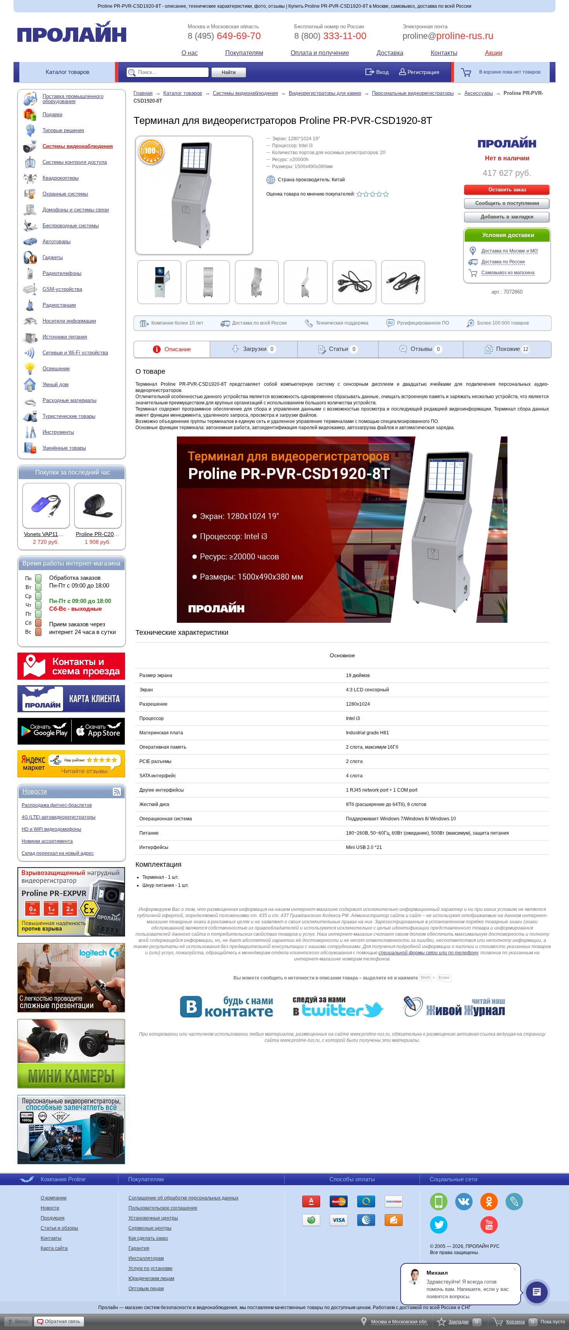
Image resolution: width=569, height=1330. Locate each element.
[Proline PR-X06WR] (98, 505)
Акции (493, 53)
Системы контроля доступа (75, 162)
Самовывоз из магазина (508, 272)
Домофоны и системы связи (76, 210)
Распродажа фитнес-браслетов (57, 805)
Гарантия (139, 1248)
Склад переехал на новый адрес (58, 853)
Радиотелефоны (62, 273)
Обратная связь (62, 1321)
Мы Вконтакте (464, 1201)
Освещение (56, 368)
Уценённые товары (64, 448)
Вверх (21, 1321)
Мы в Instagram (464, 1225)
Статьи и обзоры (59, 1228)
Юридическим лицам (151, 1278)
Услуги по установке (151, 1268)
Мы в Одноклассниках (489, 1201)
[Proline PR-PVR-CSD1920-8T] (194, 249)
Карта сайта (54, 1248)
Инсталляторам (146, 1258)
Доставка (390, 53)
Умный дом (56, 384)
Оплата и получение (320, 53)
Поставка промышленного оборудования (73, 98)
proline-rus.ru (448, 35)
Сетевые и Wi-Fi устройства (75, 353)
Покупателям (244, 53)
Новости (34, 791)
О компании (54, 1198)
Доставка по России (503, 262)
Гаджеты (53, 257)
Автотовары (56, 241)
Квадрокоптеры (61, 178)
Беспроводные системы (71, 226)
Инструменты (58, 432)
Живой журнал (514, 1201)
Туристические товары (69, 416)
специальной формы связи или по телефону (428, 952)
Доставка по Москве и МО (510, 251)
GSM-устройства (62, 289)
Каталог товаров (67, 72)
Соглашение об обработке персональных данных (183, 1198)
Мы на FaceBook (514, 1225)
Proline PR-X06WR (99, 534)
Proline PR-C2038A (48, 534)
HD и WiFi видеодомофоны (51, 829)
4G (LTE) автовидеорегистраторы (59, 817)
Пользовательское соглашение (163, 1208)
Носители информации (69, 321)
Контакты (444, 53)
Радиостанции (59, 305)
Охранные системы (65, 194)
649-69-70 (224, 35)
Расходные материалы (69, 400)
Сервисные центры (150, 1228)
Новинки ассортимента (47, 841)
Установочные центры (153, 1218)
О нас (190, 53)
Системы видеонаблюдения (78, 146)
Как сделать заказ (148, 1238)
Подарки (52, 114)
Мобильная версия (438, 1201)
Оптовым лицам (146, 1288)
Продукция (53, 1218)
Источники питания (65, 337)
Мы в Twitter (438, 1225)
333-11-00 (330, 35)
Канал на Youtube (489, 1225)
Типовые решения (63, 130)
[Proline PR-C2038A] (46, 505)
